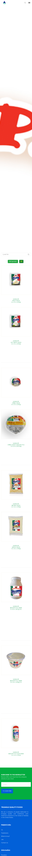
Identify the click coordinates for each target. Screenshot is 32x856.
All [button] (21, 261)
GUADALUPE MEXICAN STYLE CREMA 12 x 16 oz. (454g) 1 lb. (16, 680)
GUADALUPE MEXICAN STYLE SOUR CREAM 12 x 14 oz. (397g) (16, 753)
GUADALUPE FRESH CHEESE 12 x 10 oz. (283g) (16, 300)
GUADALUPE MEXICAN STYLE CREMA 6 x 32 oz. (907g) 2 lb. (16, 607)
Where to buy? (5, 836)
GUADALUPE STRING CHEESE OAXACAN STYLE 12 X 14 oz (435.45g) (16, 444)
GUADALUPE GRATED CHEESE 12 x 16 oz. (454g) (16, 547)
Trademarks (4, 833)
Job (2, 839)
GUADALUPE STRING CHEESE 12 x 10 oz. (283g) (16, 403)
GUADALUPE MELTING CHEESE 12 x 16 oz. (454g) (16, 505)
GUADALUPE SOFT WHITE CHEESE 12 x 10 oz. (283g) (16, 342)
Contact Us (4, 842)
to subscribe (7, 791)
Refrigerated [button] (13, 261)
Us (2, 829)
